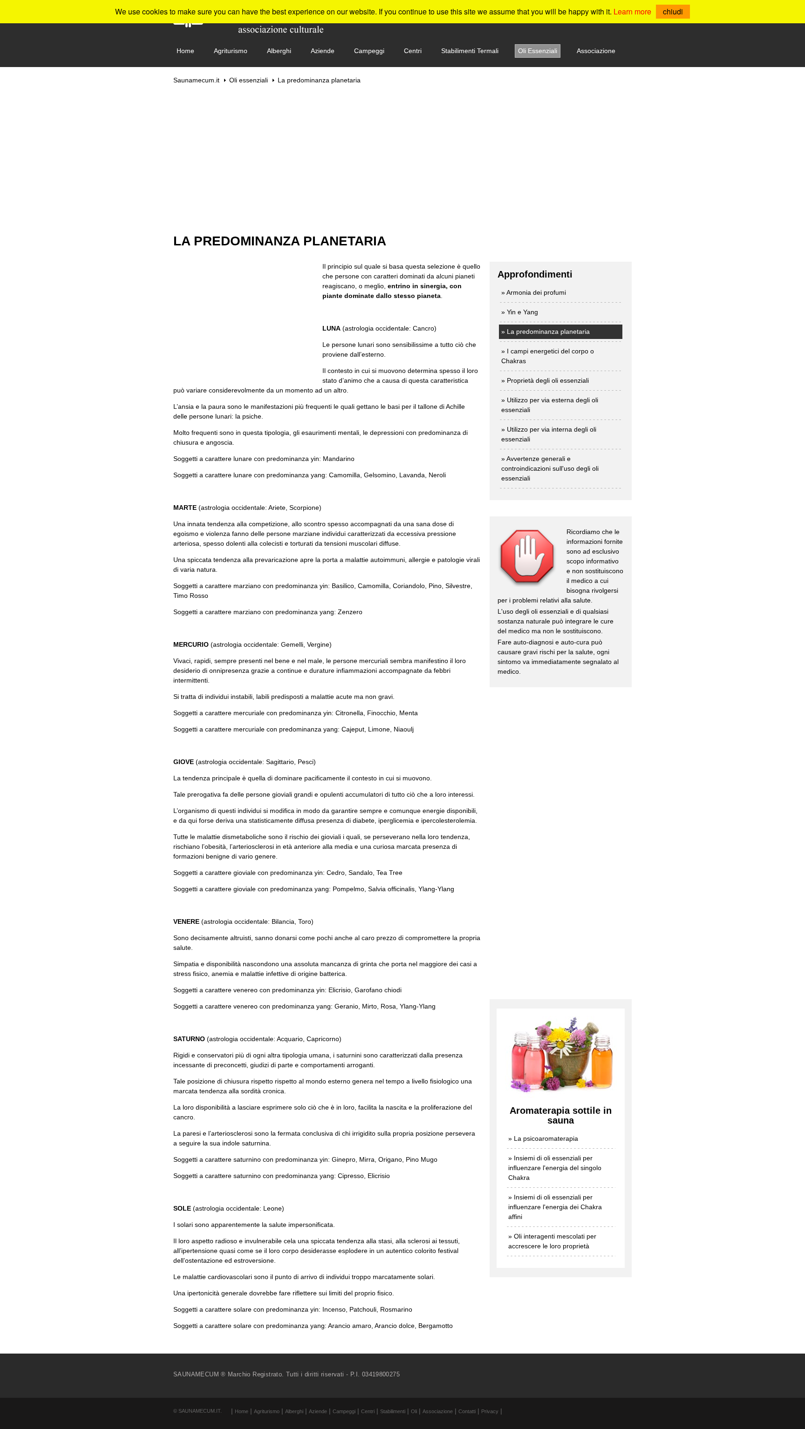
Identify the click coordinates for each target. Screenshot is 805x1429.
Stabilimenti (392, 1411)
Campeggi (369, 50)
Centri (413, 50)
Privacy (489, 1411)
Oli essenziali (248, 80)
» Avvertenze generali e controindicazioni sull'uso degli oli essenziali (550, 468)
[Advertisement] (402, 159)
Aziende (322, 50)
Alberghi (279, 50)
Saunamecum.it (196, 80)
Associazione (596, 50)
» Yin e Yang (519, 312)
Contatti (467, 1411)
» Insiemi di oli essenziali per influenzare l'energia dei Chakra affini (555, 1206)
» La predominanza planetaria (545, 331)
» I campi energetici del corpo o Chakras (547, 356)
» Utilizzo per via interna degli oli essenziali (548, 434)
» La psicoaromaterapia (543, 1138)
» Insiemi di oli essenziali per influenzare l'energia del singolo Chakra (554, 1167)
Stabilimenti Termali (469, 50)
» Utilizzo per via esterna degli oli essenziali (549, 404)
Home (185, 50)
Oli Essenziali (537, 50)
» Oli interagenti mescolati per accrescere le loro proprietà (552, 1241)
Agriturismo (230, 50)
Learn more (632, 11)
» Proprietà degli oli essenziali (545, 380)
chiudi (673, 11)
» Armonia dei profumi (533, 292)
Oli (414, 1411)
